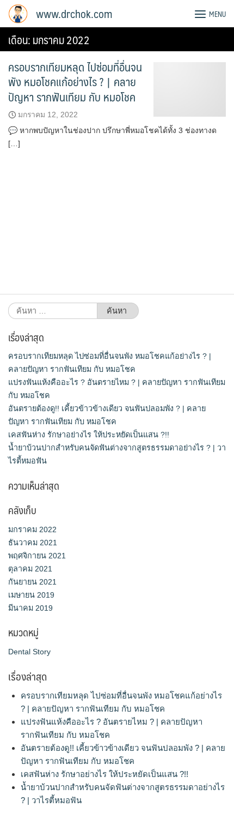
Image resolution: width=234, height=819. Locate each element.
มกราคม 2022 (32, 529)
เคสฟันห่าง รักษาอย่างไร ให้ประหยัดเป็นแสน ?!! (88, 434)
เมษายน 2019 (31, 595)
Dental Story (29, 651)
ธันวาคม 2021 (32, 542)
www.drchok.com (74, 13)
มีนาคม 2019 (30, 608)
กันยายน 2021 (32, 581)
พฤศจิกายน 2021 (37, 555)
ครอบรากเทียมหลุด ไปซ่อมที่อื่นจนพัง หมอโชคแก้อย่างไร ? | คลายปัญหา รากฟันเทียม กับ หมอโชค (75, 81)
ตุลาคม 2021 (30, 568)
